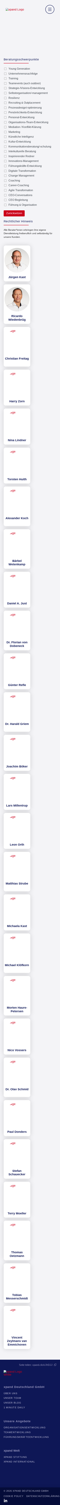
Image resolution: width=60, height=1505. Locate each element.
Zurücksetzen (14, 213)
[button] (49, 9)
